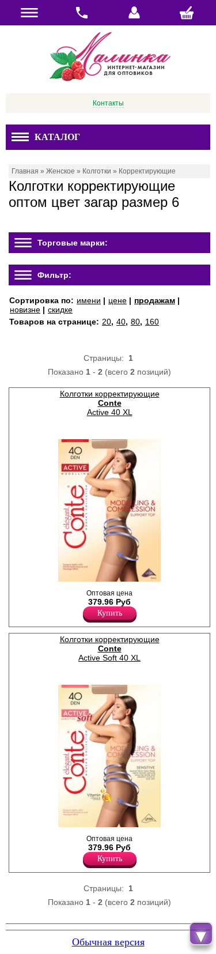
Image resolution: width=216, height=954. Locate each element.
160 (152, 321)
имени (89, 300)
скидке (60, 309)
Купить (109, 613)
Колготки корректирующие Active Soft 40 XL (110, 648)
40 (121, 321)
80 (135, 321)
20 (106, 321)
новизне (25, 309)
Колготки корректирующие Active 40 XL (110, 403)
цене (117, 300)
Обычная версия (108, 942)
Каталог (57, 137)
